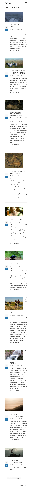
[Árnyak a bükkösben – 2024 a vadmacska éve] (14, 160)
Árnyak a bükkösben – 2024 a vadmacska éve (17, 174)
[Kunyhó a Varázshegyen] (14, 452)
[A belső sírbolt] (14, 211)
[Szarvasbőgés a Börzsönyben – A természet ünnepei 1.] (14, 105)
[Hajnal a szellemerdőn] (14, 404)
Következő (17, 478)
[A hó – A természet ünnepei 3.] (14, 17)
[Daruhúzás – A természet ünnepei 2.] (14, 63)
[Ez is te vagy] (14, 303)
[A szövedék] (14, 255)
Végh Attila (20, 29)
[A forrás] (14, 355)
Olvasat (13, 29)
